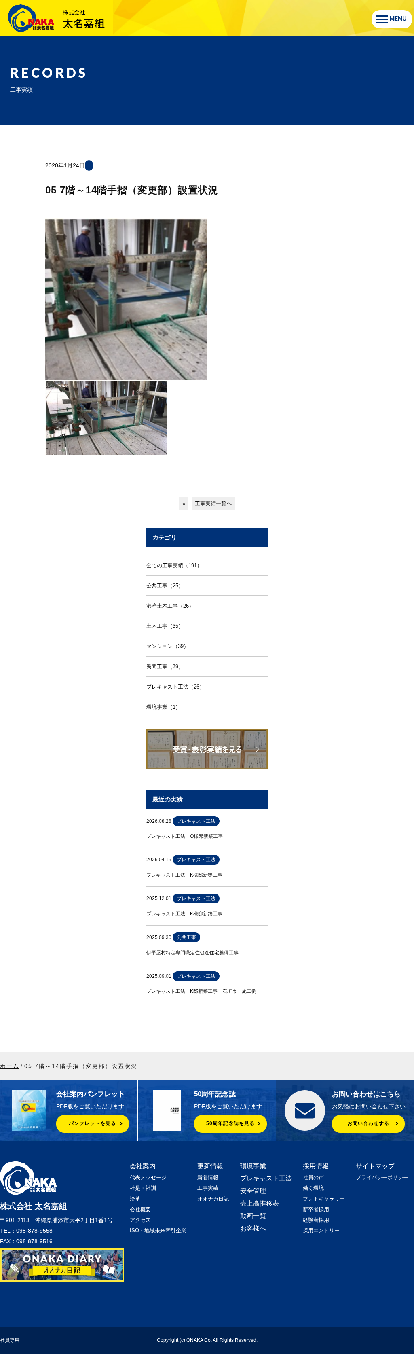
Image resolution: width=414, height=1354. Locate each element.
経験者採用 (316, 1220)
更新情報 (210, 1166)
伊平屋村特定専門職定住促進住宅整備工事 (192, 953)
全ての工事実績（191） (174, 565)
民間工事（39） (165, 666)
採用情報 (316, 1166)
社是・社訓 (143, 1188)
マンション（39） (167, 646)
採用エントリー (321, 1230)
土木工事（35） (165, 626)
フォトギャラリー (324, 1199)
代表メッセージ (148, 1177)
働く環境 (313, 1188)
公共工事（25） (165, 586)
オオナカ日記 (213, 1199)
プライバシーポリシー (382, 1177)
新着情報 (207, 1177)
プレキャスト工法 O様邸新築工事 (184, 836)
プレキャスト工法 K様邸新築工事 (184, 875)
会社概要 (140, 1209)
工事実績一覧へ (213, 503)
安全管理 (253, 1190)
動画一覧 (253, 1215)
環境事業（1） (163, 707)
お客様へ (253, 1228)
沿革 (135, 1199)
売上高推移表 (259, 1203)
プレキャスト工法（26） (175, 687)
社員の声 (313, 1177)
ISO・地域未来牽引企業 (158, 1230)
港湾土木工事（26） (170, 606)
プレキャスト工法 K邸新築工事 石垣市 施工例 (201, 991)
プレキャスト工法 (266, 1178)
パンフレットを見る (92, 1123)
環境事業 (253, 1166)
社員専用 (9, 1340)
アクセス (140, 1220)
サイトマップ (375, 1166)
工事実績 (207, 1188)
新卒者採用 (316, 1209)
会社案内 (143, 1166)
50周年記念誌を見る (230, 1123)
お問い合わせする (368, 1123)
